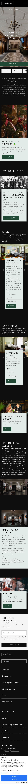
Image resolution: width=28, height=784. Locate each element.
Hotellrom (17, 71)
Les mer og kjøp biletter (11, 218)
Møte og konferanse (10, 682)
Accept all (14, 776)
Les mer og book (8, 157)
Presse (4, 695)
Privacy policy (16, 773)
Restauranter (7, 676)
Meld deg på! (14, 645)
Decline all (14, 779)
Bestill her (7, 606)
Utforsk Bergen (8, 689)
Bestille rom (11, 305)
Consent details (4, 773)
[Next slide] (25, 270)
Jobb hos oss (6, 701)
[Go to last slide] (3, 270)
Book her (7, 429)
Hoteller (5, 669)
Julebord (6, 71)
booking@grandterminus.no (12, 751)
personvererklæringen (14, 637)
